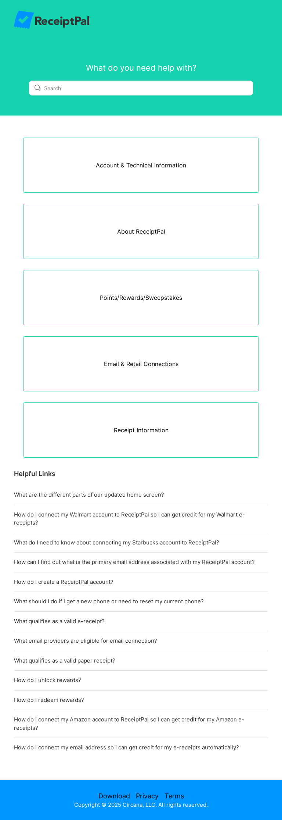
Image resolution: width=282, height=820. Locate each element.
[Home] (51, 27)
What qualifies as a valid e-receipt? (59, 621)
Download (114, 796)
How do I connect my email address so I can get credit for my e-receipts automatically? (126, 747)
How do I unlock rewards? (47, 680)
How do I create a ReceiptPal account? (63, 581)
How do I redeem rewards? (49, 699)
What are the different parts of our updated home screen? (89, 494)
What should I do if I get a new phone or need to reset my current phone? (109, 601)
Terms (174, 796)
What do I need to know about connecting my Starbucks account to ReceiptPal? (116, 542)
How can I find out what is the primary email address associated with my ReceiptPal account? (134, 561)
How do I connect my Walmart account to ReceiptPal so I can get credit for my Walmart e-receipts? (129, 518)
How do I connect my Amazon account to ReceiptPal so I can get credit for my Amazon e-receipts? (129, 723)
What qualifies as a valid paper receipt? (64, 660)
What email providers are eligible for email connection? (85, 640)
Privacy (147, 796)
